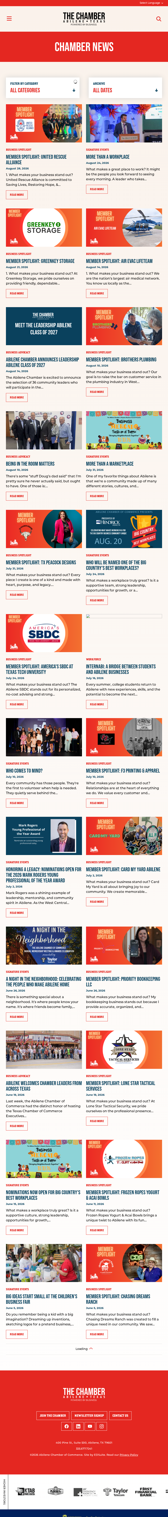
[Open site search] (159, 19)
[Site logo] (84, 18)
